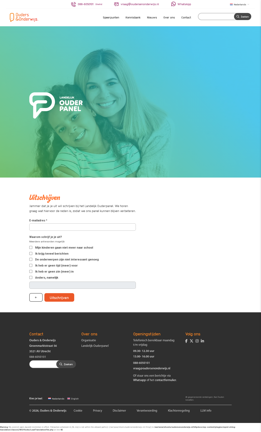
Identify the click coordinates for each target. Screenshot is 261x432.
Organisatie (88, 340)
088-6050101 (37, 356)
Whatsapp (139, 380)
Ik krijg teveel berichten (52, 253)
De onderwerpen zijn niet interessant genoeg (67, 259)
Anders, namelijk (46, 277)
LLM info (205, 410)
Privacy (97, 410)
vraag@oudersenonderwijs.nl (151, 368)
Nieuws (152, 17)
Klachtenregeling (179, 410)
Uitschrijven (59, 297)
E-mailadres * (38, 220)
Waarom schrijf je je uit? (45, 237)
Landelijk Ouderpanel (95, 345)
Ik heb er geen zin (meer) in (54, 271)
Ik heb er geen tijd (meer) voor (56, 265)
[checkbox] (31, 277)
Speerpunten (111, 17)
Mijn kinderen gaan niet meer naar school (64, 247)
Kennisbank (133, 17)
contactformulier (165, 380)
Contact (186, 17)
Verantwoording (147, 410)
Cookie (78, 410)
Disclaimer (119, 410)
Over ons (169, 17)
